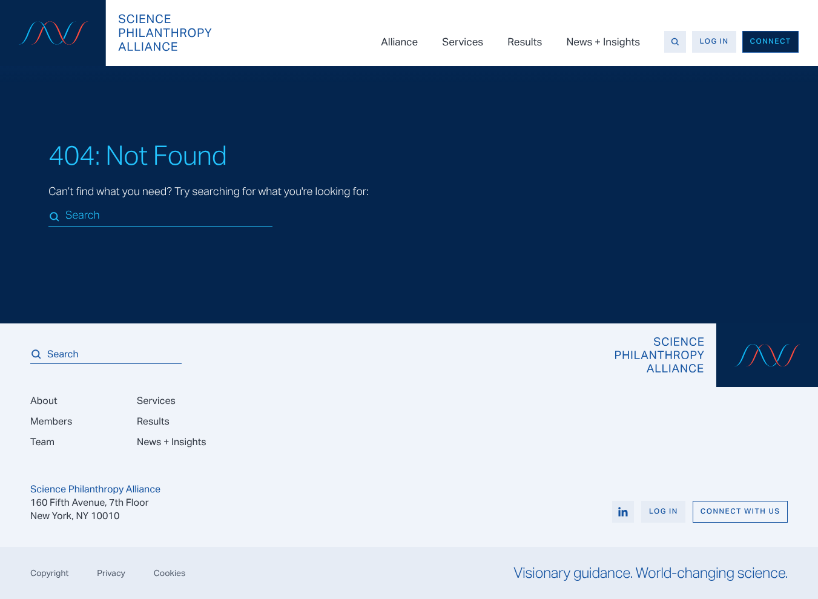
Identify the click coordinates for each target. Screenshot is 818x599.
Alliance (399, 41)
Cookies (170, 573)
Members (51, 421)
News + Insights (603, 41)
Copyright (49, 573)
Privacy (111, 573)
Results (524, 41)
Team (42, 441)
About (43, 400)
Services (462, 41)
